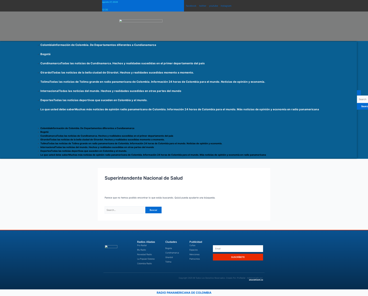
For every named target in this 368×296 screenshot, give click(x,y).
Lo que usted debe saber (179, 109)
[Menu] (37, 120)
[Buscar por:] (125, 210)
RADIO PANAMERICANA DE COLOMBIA (184, 292)
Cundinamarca (122, 63)
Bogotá (45, 54)
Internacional (110, 91)
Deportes (94, 100)
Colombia (98, 45)
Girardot (117, 72)
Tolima (152, 81)
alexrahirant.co (256, 280)
